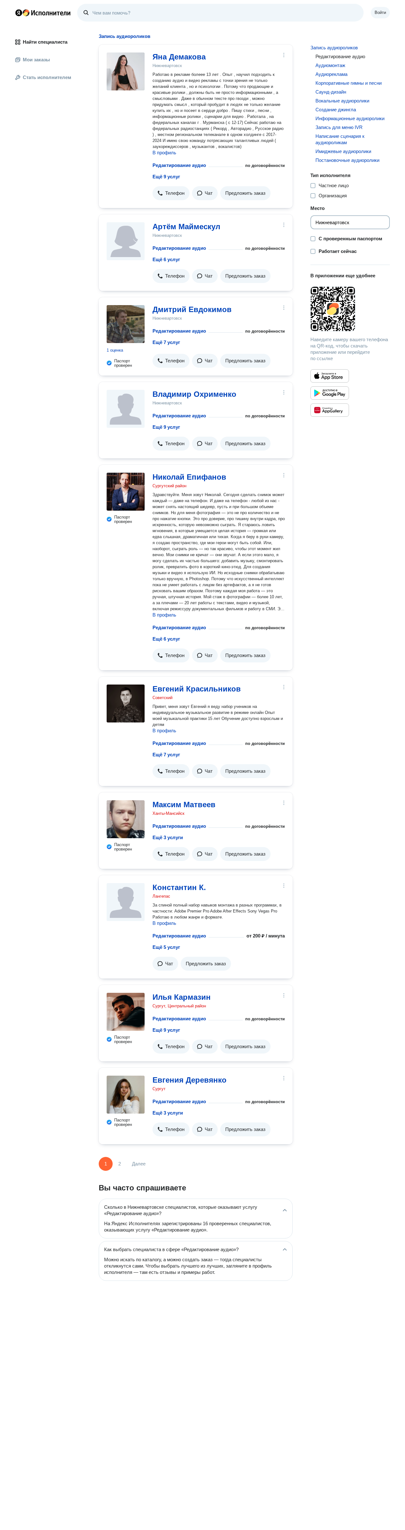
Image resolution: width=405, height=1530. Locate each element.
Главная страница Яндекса (18, 12)
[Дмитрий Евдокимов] (126, 324)
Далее (139, 1163)
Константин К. (179, 887)
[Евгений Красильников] (126, 703)
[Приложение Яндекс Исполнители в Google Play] (329, 393)
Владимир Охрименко (194, 394)
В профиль (164, 152)
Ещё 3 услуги (168, 837)
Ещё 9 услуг (166, 176)
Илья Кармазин (182, 997)
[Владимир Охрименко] (126, 409)
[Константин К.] (126, 902)
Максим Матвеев (184, 804)
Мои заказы (36, 59)
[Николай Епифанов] (126, 492)
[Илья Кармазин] (126, 1012)
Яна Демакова (179, 56)
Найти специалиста (45, 42)
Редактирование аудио (179, 165)
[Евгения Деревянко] (126, 1095)
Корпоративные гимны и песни (348, 83)
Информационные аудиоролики (349, 118)
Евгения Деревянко (190, 1080)
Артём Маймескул (186, 226)
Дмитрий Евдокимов (192, 309)
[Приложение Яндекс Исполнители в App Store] (329, 376)
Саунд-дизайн (330, 92)
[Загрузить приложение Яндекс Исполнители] (350, 308)
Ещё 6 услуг (166, 259)
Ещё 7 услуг (166, 342)
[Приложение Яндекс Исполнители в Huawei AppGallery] (329, 410)
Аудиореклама (331, 74)
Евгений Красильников (197, 689)
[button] (171, 193)
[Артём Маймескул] (126, 241)
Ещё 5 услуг (166, 947)
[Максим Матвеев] (126, 819)
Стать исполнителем (47, 77)
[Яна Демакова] (126, 71)
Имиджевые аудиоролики (343, 151)
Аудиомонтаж (330, 65)
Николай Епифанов (189, 477)
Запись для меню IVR (339, 127)
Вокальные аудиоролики (342, 100)
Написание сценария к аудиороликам (339, 139)
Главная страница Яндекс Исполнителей (43, 12)
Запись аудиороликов (334, 47)
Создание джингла (335, 109)
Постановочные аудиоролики (347, 160)
